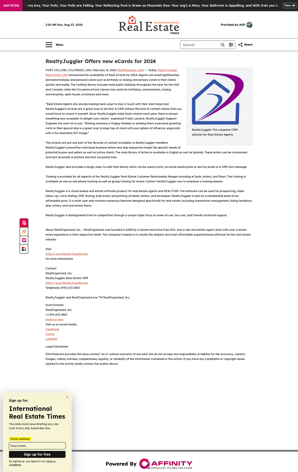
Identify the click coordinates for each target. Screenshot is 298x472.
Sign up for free (37, 454)
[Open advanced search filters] (231, 45)
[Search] (222, 45)
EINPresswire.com (131, 70)
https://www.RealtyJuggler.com (67, 254)
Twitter (50, 334)
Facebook (52, 329)
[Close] (67, 397)
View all (289, 5)
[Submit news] (24, 223)
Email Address (20, 439)
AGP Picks (11, 5)
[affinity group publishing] (24, 240)
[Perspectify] (24, 231)
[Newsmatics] (24, 249)
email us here (54, 319)
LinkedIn (51, 339)
